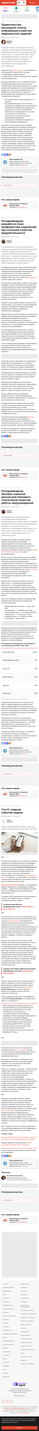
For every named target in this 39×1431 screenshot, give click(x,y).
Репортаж (6, 1362)
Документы (24, 1294)
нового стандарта (19, 1050)
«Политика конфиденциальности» (19, 1388)
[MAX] (5, 155)
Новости (9, 21)
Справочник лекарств (27, 1321)
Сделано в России (8, 1344)
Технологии (6, 1298)
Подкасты (24, 1328)
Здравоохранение (17, 21)
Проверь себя (7, 1330)
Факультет (6, 1376)
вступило (32, 569)
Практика (6, 1301)
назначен (29, 987)
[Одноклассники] (10, 155)
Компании (24, 1287)
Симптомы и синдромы (28, 1317)
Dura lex (5, 1348)
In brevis (5, 1323)
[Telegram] (2, 155)
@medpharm (24, 165)
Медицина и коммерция (10, 1333)
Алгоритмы (24, 1301)
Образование (7, 1291)
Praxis (4, 1369)
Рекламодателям (26, 1338)
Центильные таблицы (27, 1310)
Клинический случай (9, 1316)
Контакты (24, 1360)
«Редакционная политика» (19, 1392)
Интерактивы (25, 1331)
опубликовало (18, 70)
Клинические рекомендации (25, 1306)
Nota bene (6, 1326)
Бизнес (5, 1337)
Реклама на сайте (26, 1342)
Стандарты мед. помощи (28, 1313)
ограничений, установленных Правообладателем (16, 1408)
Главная (3, 21)
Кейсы (23, 1353)
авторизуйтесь (22, 207)
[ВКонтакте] (7, 155)
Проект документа (8, 1110)
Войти (33, 2)
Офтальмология (25, 1335)
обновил (31, 417)
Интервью (6, 1366)
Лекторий (6, 1319)
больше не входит (13, 921)
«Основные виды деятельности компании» (19, 1390)
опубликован (31, 277)
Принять (19, 1427)
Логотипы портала (26, 1356)
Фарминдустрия (8, 1305)
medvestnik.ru (25, 1412)
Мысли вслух (7, 1351)
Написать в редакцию (27, 1363)
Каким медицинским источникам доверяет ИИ (18, 1148)
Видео (5, 1358)
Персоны (5, 1172)
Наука (5, 1294)
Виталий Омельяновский (10, 885)
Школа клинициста (8, 1309)
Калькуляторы (25, 1298)
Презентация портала (27, 1349)
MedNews (6, 1373)
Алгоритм (6, 1312)
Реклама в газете (26, 1346)
